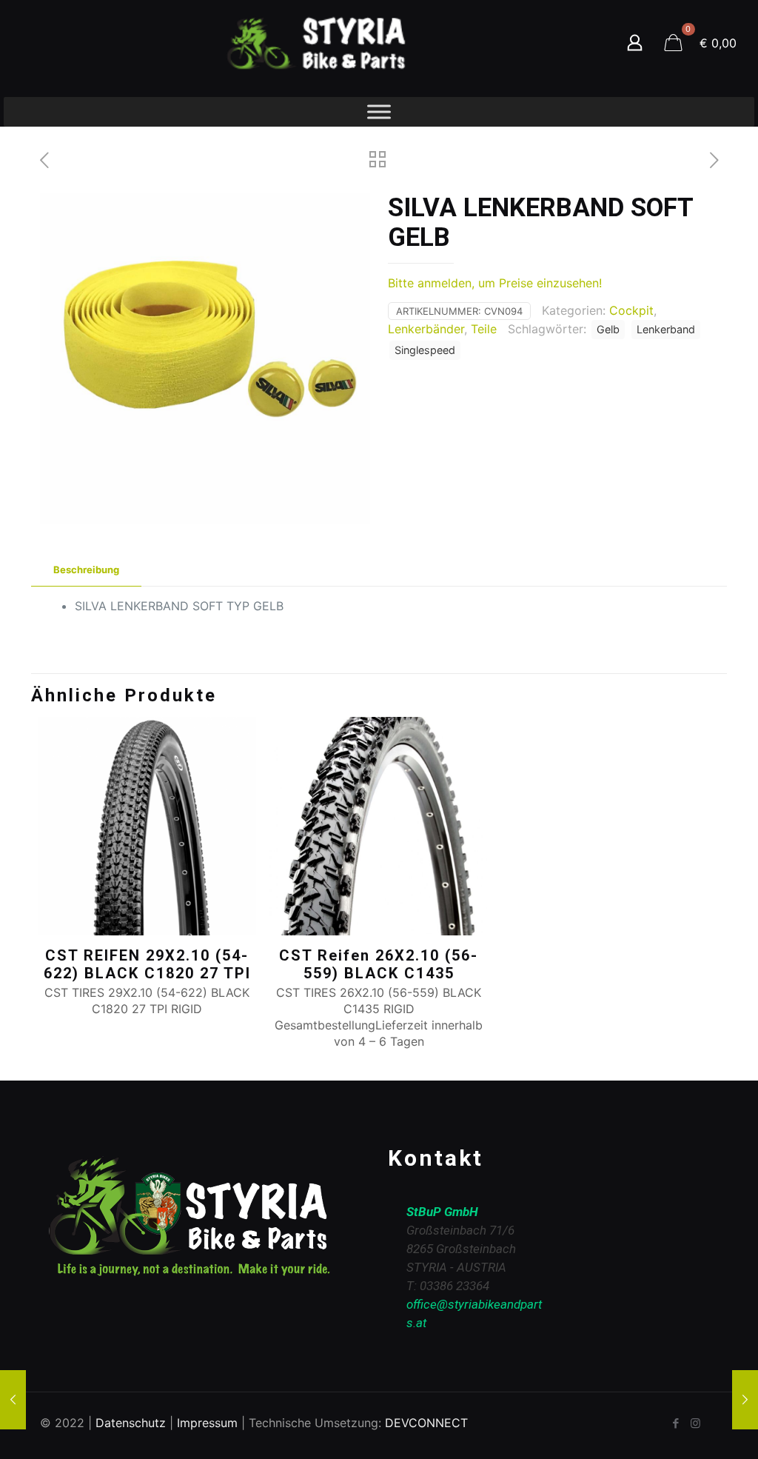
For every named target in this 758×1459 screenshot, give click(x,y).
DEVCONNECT (426, 1422)
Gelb (608, 329)
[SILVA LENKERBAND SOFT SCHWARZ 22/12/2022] (745, 1399)
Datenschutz (130, 1422)
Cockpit (631, 310)
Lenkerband (666, 329)
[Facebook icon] (675, 1423)
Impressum (207, 1422)
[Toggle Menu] (379, 111)
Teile (484, 328)
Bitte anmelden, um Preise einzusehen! (495, 283)
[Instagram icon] (695, 1423)
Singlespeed (425, 350)
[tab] (86, 570)
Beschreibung (86, 569)
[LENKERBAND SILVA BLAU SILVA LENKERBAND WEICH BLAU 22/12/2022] (13, 1399)
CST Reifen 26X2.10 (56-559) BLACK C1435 (378, 964)
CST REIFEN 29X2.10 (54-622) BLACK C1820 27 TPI (147, 964)
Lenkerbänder (426, 328)
